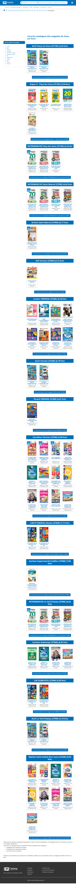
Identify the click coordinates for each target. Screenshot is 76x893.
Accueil (7, 7)
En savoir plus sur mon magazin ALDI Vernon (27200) (50, 393)
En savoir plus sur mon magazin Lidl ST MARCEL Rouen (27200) (50, 555)
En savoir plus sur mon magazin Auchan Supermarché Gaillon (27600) (50, 596)
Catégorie (29, 875)
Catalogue (29, 869)
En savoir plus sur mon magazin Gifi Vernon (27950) (50, 293)
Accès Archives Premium (48, 871)
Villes (30, 7)
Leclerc (8, 60)
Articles (50, 7)
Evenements (30, 873)
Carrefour (9, 52)
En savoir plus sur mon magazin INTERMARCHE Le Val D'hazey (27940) (50, 637)
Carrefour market (11, 55)
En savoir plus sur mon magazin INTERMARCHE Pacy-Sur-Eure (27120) (50, 179)
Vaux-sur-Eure (42, 10)
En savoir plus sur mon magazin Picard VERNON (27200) (50, 432)
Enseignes (25, 7)
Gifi (7, 57)
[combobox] (29, 3)
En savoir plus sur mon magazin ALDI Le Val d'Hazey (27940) (50, 751)
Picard (8, 63)
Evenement (43, 7)
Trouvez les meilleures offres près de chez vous (19, 10)
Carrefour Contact (11, 54)
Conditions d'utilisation (48, 873)
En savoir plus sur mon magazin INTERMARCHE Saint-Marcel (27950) (49, 217)
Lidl (7, 62)
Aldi (8, 49)
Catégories (36, 7)
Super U (9, 65)
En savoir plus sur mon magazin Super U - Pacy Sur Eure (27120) (50, 140)
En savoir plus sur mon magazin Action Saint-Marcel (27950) (50, 255)
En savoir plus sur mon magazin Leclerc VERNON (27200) (50, 355)
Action (8, 48)
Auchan (8, 51)
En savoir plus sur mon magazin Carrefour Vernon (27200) (49, 517)
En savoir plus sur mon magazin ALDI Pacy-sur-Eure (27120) (50, 78)
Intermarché (10, 59)
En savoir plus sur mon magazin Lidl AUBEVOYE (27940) (50, 713)
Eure (35, 10)
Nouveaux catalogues (16, 7)
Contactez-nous (46, 869)
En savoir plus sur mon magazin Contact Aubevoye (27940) (50, 675)
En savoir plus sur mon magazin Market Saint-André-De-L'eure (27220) (50, 839)
